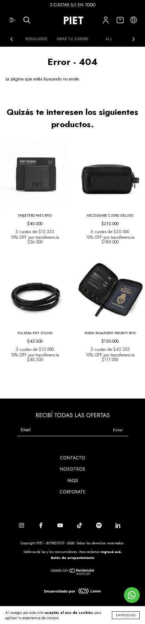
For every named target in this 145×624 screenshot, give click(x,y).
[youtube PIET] (61, 526)
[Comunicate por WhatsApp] (132, 595)
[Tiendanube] (73, 573)
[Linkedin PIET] (118, 526)
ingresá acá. (111, 552)
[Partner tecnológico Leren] (72, 592)
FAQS (72, 481)
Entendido (126, 615)
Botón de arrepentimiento (72, 557)
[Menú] (12, 22)
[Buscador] (27, 22)
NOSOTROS (72, 469)
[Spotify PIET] (100, 526)
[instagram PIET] (22, 526)
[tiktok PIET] (80, 526)
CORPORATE (72, 492)
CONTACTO (72, 458)
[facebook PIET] (41, 526)
